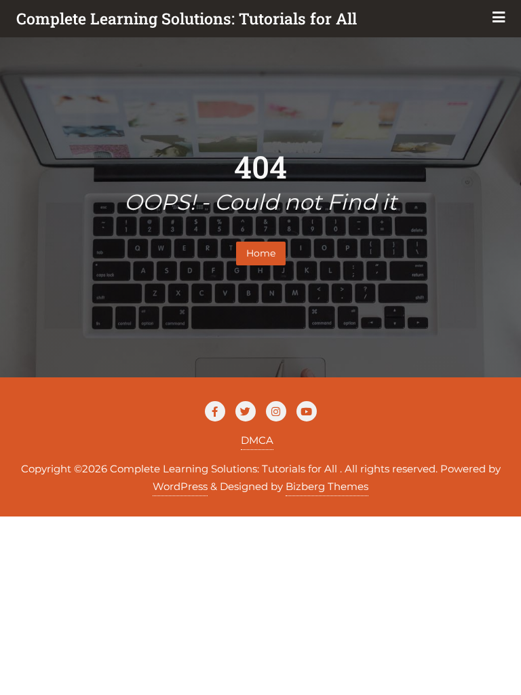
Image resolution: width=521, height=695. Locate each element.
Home (260, 253)
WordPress (180, 486)
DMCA (257, 440)
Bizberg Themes (327, 486)
